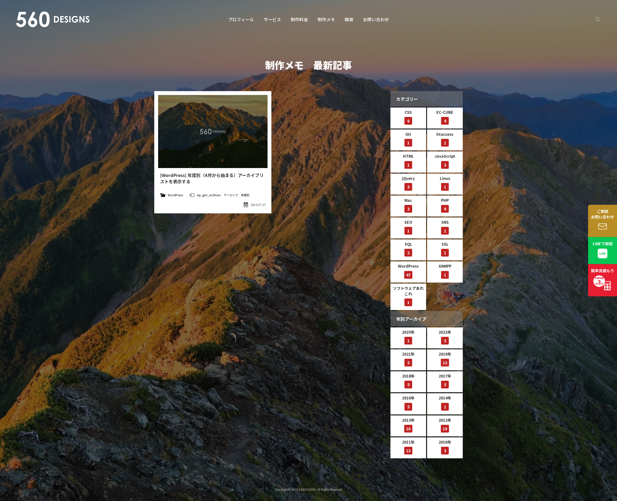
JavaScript (445, 160)
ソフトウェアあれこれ (408, 295)
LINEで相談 (603, 244)
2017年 (445, 380)
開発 (349, 19)
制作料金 (299, 19)
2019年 (445, 358)
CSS (408, 116)
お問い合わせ (376, 19)
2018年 (408, 380)
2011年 (408, 446)
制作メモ (326, 19)
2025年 (408, 336)
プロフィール (241, 19)
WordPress (175, 195)
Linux (445, 182)
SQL (408, 248)
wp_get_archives (209, 195)
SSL (445, 248)
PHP (445, 204)
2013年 (408, 424)
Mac (408, 204)
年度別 (245, 195)
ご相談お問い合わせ (602, 214)
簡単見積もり (602, 277)
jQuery (408, 182)
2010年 (445, 446)
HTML (408, 160)
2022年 (445, 336)
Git (408, 138)
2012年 (445, 424)
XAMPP (445, 270)
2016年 (408, 402)
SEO (408, 226)
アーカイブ (231, 195)
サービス (272, 19)
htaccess (444, 138)
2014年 (445, 402)
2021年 (408, 358)
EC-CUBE (444, 116)
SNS (445, 226)
